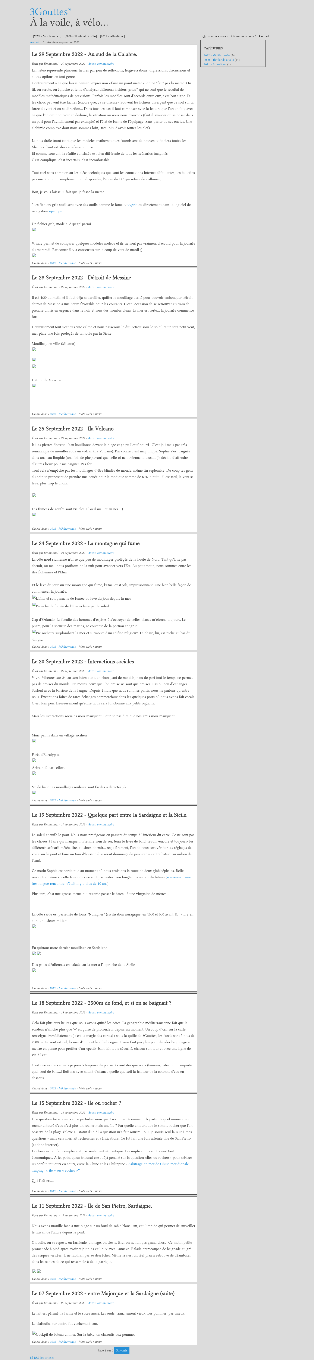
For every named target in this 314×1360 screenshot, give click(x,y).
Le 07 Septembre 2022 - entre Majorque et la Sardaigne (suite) (103, 1293)
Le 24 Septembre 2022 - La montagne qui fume (86, 543)
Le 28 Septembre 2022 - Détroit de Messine (81, 277)
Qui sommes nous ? (215, 36)
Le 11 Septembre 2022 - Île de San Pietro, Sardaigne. (92, 1206)
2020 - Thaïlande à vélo (219, 60)
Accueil (35, 42)
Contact (264, 36)
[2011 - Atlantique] (112, 36)
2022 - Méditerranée (63, 263)
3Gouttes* (51, 11)
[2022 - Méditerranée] (47, 36)
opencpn (55, 211)
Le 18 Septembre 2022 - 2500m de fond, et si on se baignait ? (101, 1003)
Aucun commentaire (101, 64)
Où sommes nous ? (243, 36)
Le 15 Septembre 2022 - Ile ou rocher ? (76, 1103)
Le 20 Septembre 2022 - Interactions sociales (83, 661)
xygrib (132, 205)
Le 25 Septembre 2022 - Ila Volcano (73, 428)
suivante (122, 1350)
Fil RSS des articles (42, 1358)
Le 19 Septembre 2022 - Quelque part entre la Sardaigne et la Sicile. (110, 815)
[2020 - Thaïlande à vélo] (81, 36)
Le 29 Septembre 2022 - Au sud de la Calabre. (84, 54)
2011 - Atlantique (215, 64)
